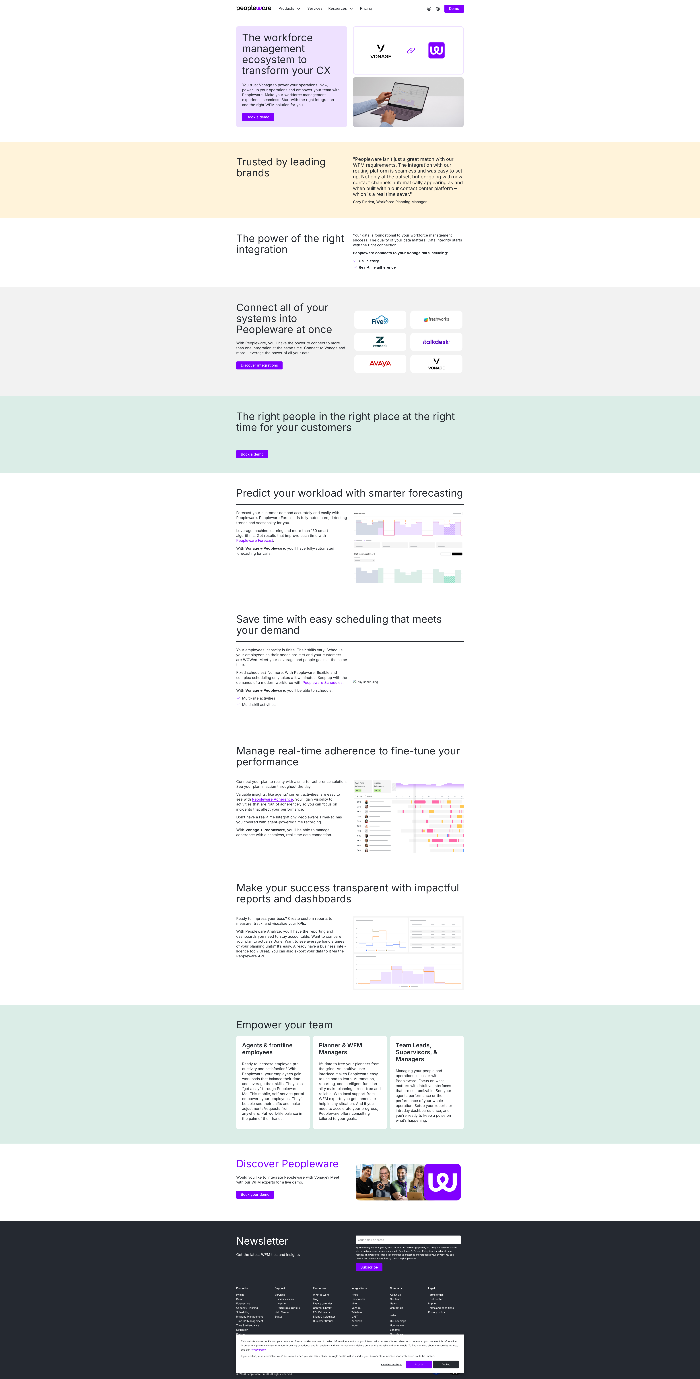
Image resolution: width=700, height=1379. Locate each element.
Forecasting (243, 1303)
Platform (241, 1334)
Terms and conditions (441, 1307)
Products (242, 1288)
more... (355, 1325)
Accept (419, 1364)
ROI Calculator (321, 1312)
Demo (239, 1299)
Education (242, 1329)
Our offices (396, 1334)
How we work (398, 1325)
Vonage (356, 1307)
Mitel (354, 1303)
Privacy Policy (258, 1349)
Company (396, 1288)
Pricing (366, 8)
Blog (315, 1299)
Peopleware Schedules (323, 682)
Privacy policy (436, 1312)
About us (395, 1294)
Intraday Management (249, 1316)
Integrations (359, 1288)
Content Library (322, 1307)
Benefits (395, 1329)
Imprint (432, 1303)
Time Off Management (249, 1320)
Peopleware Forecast (254, 540)
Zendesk (356, 1320)
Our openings (398, 1320)
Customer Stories (323, 1320)
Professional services (289, 1307)
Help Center (282, 1312)
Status (278, 1316)
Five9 (354, 1294)
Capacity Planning (247, 1307)
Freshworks (358, 1299)
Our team (395, 1299)
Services (314, 8)
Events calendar (322, 1303)
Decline (446, 1364)
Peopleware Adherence (272, 799)
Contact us (396, 1307)
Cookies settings (391, 1364)
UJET (354, 1316)
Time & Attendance (247, 1325)
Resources (319, 1288)
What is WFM (321, 1294)
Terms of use (436, 1294)
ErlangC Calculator (324, 1316)
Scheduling (243, 1312)
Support (280, 1288)
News (393, 1303)
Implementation (286, 1299)
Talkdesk (356, 1312)
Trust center (435, 1299)
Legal (431, 1288)
